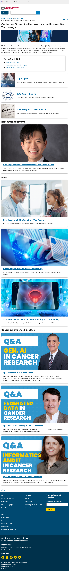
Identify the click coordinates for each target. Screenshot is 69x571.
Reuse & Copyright (7, 505)
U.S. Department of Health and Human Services (14, 562)
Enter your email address (54, 501)
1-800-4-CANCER (13, 548)
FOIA (2, 520)
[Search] (38, 12)
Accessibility (5, 517)
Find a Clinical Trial (30, 508)
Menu (5, 13)
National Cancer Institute (8, 566)
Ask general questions (13, 62)
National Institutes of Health (9, 564)
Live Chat (4, 548)
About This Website (7, 498)
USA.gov (3, 568)
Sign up (50, 509)
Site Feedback (5, 550)
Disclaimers (5, 527)
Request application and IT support (17, 65)
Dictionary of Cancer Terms (33, 505)
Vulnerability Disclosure (8, 530)
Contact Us (28, 498)
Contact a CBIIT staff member (15, 67)
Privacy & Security (6, 523)
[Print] (64, 19)
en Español (4, 501)
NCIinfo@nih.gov (25, 548)
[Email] (67, 19)
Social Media (5, 508)
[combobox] (23, 12)
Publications (28, 501)
